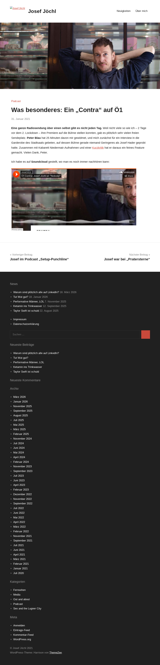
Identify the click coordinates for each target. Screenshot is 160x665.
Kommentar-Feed (23, 634)
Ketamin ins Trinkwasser (27, 306)
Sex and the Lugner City (27, 608)
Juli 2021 (18, 545)
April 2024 (19, 457)
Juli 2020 (18, 573)
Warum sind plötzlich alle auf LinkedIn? (36, 292)
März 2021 (19, 559)
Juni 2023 (19, 480)
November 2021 (22, 536)
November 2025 (22, 406)
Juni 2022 (19, 512)
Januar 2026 (20, 401)
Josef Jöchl (42, 11)
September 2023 (22, 471)
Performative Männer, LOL (28, 301)
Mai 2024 (18, 452)
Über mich (141, 11)
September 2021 (22, 540)
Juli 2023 (18, 475)
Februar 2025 (21, 434)
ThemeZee (55, 652)
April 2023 (19, 484)
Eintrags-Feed (21, 630)
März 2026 (19, 396)
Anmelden (19, 625)
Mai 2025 (18, 424)
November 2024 (22, 438)
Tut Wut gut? (20, 296)
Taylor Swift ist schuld (26, 310)
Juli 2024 (18, 443)
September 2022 (22, 503)
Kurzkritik (98, 147)
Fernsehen (19, 589)
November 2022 (22, 499)
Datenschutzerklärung (26, 324)
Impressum (19, 319)
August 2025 (20, 415)
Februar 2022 (21, 531)
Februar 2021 (21, 563)
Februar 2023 (21, 489)
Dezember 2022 (22, 494)
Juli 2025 (18, 420)
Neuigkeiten (123, 11)
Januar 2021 (20, 568)
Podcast (16, 101)
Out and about (21, 599)
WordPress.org (22, 639)
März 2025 (19, 429)
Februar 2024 (21, 461)
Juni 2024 (19, 447)
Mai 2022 (18, 517)
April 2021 (19, 554)
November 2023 (22, 466)
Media (16, 594)
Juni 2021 (19, 549)
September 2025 (22, 410)
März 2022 (19, 526)
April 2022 (19, 522)
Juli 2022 (18, 508)
